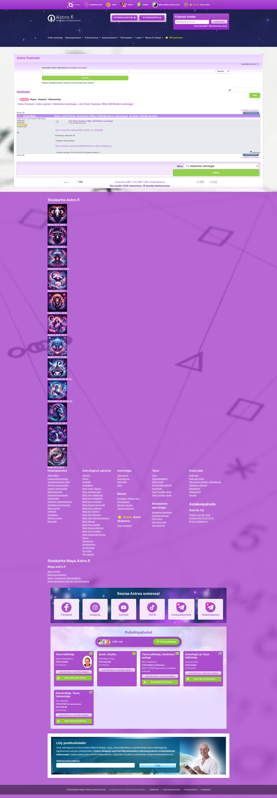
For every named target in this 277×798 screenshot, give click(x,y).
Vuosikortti (157, 488)
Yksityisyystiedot (190, 790)
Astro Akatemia (124, 525)
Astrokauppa (151, 18)
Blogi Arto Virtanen (91, 511)
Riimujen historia (125, 505)
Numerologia (96, 5)
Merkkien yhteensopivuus (60, 502)
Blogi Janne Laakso (91, 531)
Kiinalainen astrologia (169, 5)
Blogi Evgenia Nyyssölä (93, 505)
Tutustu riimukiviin (125, 508)
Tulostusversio (251, 113)
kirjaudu (70, 68)
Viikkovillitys (53, 475)
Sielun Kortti (157, 482)
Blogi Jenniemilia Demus (94, 534)
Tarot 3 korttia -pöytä (161, 495)
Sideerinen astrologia (64, 104)
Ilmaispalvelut (73, 37)
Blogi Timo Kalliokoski (92, 495)
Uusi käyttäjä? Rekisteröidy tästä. (210, 26)
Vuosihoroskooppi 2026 (59, 482)
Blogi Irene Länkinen (91, 508)
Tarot (130, 5)
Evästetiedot (205, 790)
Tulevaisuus (91, 37)
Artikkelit (52, 511)
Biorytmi (86, 475)
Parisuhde (126, 37)
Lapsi (139, 37)
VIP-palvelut (176, 37)
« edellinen (244, 110)
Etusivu (76, 5)
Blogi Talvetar (88, 521)
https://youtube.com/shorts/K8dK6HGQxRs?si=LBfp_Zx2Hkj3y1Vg (83, 146)
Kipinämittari (53, 498)
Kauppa (192, 495)
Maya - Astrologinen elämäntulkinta (64, 578)
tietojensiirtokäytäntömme (160, 754)
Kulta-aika (201, 5)
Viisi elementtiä (159, 522)
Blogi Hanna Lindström (93, 528)
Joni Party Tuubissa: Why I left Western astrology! (106, 104)
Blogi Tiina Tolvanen (91, 515)
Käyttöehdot (154, 790)
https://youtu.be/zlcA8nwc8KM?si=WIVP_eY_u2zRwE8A (79, 130)
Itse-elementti (158, 525)
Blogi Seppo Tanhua (91, 488)
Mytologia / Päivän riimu (128, 498)
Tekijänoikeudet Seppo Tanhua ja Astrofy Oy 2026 (86, 790)
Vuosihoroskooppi (160, 516)
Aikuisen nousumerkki (58, 485)
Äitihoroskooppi (55, 492)
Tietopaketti (87, 541)
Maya (114, 5)
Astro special (43, 104)
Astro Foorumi (28, 58)
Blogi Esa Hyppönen (92, 502)
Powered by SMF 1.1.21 (125, 182)
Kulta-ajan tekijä (196, 479)
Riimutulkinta (123, 502)
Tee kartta (87, 551)
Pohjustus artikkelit (198, 485)
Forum (85, 538)
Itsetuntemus (109, 37)
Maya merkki (54, 508)
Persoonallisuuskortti (162, 485)
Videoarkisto (195, 492)
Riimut (145, 5)
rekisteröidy (82, 68)
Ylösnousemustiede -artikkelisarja (205, 482)
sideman (21, 121)
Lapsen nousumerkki (57, 488)
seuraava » (254, 110)
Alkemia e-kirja (55, 518)
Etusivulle (52, 521)
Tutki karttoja (55, 37)
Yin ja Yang (157, 519)
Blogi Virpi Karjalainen (92, 498)
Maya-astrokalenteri (57, 575)
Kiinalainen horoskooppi (59, 505)
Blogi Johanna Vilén (91, 492)
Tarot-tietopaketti (159, 479)
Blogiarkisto (194, 488)
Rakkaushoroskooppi (58, 495)
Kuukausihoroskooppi (58, 479)
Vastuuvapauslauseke (171, 790)
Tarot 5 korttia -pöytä (161, 492)
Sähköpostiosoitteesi (67, 761)
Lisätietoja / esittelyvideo (74, 672)
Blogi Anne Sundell (91, 525)
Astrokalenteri (124, 18)
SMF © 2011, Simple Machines (151, 182)
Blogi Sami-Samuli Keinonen (95, 518)
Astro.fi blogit (153, 37)
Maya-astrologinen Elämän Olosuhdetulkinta (68, 581)
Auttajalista (53, 515)
